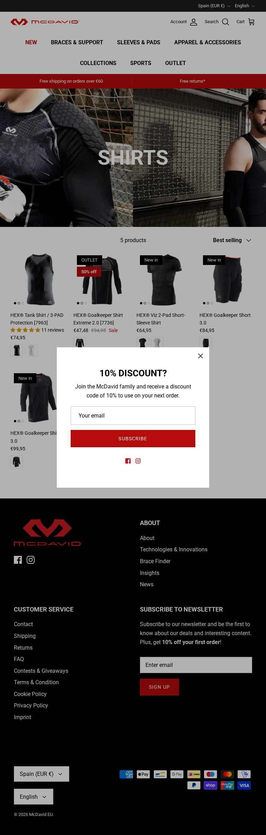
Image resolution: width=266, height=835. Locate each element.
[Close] (200, 356)
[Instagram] (138, 461)
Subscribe (132, 438)
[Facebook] (128, 461)
